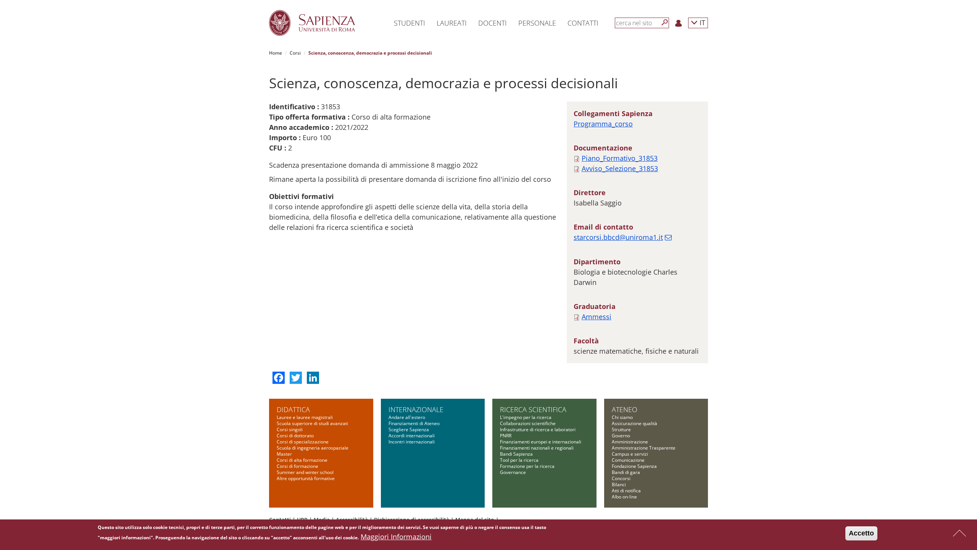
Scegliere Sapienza (409, 429)
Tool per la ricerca (519, 460)
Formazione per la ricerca (527, 466)
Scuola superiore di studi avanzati (312, 423)
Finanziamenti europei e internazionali (540, 441)
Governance (513, 472)
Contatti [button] (582, 23)
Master (284, 454)
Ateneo (624, 409)
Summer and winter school (305, 472)
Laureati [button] (452, 23)
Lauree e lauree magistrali (305, 417)
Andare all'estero (407, 417)
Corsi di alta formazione (302, 460)
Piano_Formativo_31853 (620, 158)
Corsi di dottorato (295, 435)
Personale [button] (537, 23)
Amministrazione (630, 441)
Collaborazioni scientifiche (528, 423)
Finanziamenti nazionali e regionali (537, 448)
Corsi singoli (290, 429)
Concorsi (621, 478)
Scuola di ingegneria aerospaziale (312, 448)
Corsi (295, 53)
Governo (621, 435)
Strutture (621, 429)
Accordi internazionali (412, 435)
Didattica (293, 409)
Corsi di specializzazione (303, 441)
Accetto (861, 533)
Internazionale (416, 409)
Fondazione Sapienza (634, 466)
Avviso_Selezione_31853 (620, 168)
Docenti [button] (492, 23)
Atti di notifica (626, 490)
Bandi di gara (626, 472)
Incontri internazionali (412, 441)
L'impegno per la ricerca (525, 417)
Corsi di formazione (297, 466)
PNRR (505, 435)
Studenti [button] (409, 23)
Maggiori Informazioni (396, 536)
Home (275, 53)
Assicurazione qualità (634, 423)
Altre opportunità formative (306, 478)
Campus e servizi (630, 454)
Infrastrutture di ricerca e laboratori (538, 429)
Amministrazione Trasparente (644, 448)
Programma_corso (603, 123)
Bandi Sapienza (516, 454)
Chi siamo (622, 417)
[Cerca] (665, 22)
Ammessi (596, 316)
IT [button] (701, 22)
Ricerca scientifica (533, 409)
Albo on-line (624, 496)
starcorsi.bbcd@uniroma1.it (618, 237)
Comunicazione (628, 460)
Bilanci (619, 484)
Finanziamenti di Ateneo (414, 423)
